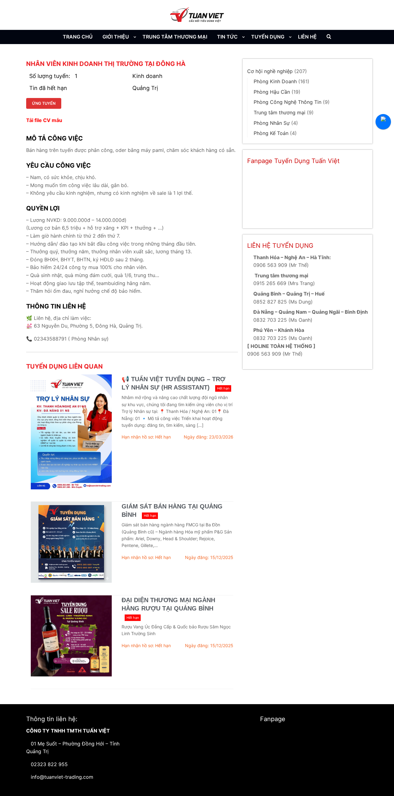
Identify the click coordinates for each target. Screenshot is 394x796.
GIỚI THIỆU (116, 37)
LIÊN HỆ (307, 37)
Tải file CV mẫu (44, 120)
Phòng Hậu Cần (272, 92)
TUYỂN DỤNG (267, 37)
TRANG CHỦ (78, 37)
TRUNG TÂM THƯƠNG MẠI (175, 37)
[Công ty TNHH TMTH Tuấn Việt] (197, 14)
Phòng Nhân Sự (272, 123)
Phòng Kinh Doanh (275, 81)
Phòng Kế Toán (271, 133)
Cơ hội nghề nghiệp (270, 71)
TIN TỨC (227, 37)
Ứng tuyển (43, 103)
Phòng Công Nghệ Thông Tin (287, 102)
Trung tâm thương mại (279, 112)
